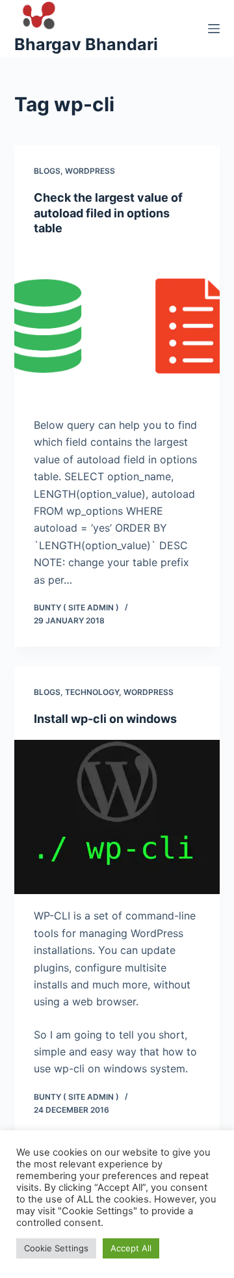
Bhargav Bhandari (86, 44)
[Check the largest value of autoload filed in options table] (117, 326)
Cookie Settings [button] (56, 1248)
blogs (47, 171)
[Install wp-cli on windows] (117, 817)
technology (92, 692)
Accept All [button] (130, 1248)
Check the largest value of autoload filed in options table (108, 213)
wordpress (90, 171)
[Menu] (214, 28)
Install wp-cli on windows (105, 719)
